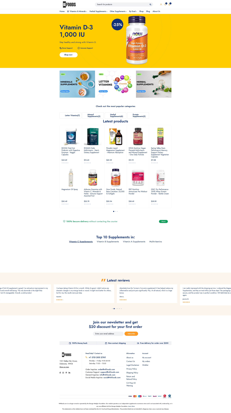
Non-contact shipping (117, 343)
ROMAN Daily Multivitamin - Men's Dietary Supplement (69, 150)
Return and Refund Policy (131, 377)
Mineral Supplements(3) (94, 115)
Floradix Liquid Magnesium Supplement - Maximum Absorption (93, 150)
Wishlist (166, 3)
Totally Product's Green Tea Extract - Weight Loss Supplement (160, 191)
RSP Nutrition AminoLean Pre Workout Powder (115, 191)
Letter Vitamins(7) (72, 115)
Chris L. (58, 297)
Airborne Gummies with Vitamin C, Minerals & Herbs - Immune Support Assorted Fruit (71, 192)
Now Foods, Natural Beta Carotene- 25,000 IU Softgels (93, 191)
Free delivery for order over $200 (154, 343)
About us (129, 357)
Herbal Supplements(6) (116, 115)
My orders (146, 361)
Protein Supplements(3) (139, 115)
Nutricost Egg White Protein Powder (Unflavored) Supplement (159, 151)
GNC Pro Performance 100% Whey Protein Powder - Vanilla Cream (137, 191)
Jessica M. (123, 299)
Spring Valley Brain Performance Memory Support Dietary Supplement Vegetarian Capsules (137, 152)
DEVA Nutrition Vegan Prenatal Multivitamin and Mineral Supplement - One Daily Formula (115, 151)
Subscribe (131, 334)
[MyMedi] (77, 84)
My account (146, 357)
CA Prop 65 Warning (131, 384)
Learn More (131, 406)
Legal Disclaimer (132, 365)
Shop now (68, 54)
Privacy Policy (131, 369)
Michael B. (186, 299)
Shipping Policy (132, 372)
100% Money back (79, 343)
